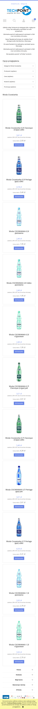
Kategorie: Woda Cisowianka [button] (12, 66)
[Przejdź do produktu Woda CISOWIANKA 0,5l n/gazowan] (19, 320)
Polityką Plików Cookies (14, 703)
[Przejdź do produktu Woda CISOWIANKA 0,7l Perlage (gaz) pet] (19, 475)
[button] (5, 20)
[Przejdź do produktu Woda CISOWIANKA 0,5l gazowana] (19, 217)
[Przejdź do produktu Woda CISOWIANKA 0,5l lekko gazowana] (19, 269)
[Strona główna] (19, 10)
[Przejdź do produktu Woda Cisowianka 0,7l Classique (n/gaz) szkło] (19, 424)
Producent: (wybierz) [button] (10, 71)
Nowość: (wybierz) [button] (9, 82)
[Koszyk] (33, 20)
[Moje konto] (24, 20)
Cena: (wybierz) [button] (8, 76)
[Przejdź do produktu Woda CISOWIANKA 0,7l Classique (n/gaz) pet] (19, 372)
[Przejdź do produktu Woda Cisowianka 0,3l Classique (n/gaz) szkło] (19, 114)
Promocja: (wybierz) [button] (10, 87)
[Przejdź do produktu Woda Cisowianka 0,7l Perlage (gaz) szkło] (19, 527)
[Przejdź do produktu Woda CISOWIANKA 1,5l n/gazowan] (19, 630)
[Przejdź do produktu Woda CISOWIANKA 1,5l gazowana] (19, 579)
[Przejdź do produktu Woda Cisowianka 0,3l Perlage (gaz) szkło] (19, 165)
